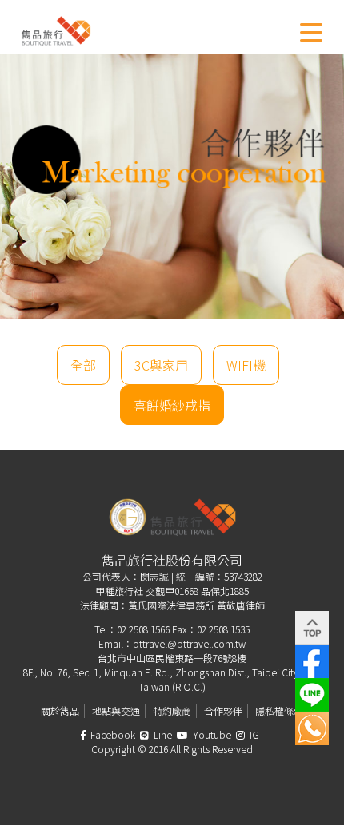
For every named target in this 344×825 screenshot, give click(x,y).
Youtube (210, 734)
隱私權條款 (279, 710)
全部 (83, 365)
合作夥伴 (223, 710)
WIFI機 (246, 365)
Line (161, 734)
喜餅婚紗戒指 (172, 404)
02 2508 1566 (143, 629)
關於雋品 (60, 710)
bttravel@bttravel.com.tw (189, 643)
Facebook (111, 734)
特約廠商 (172, 710)
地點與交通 (116, 710)
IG (253, 734)
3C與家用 (161, 365)
